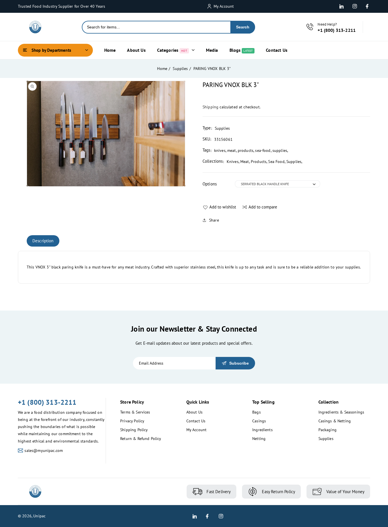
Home (162, 68)
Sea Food (276, 161)
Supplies (180, 68)
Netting (259, 438)
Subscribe (239, 363)
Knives (233, 161)
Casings (259, 420)
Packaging (327, 429)
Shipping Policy (134, 429)
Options (210, 184)
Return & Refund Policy (140, 438)
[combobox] (156, 27)
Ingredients (262, 429)
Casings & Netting (334, 420)
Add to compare (263, 207)
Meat (244, 161)
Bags (256, 412)
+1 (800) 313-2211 (47, 402)
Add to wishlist (222, 207)
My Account (196, 429)
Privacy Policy (132, 420)
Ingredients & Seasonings (341, 412)
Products (258, 161)
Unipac (39, 515)
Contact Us (196, 420)
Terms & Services (135, 412)
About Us (194, 412)
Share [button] (214, 220)
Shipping (210, 106)
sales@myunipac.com (43, 450)
